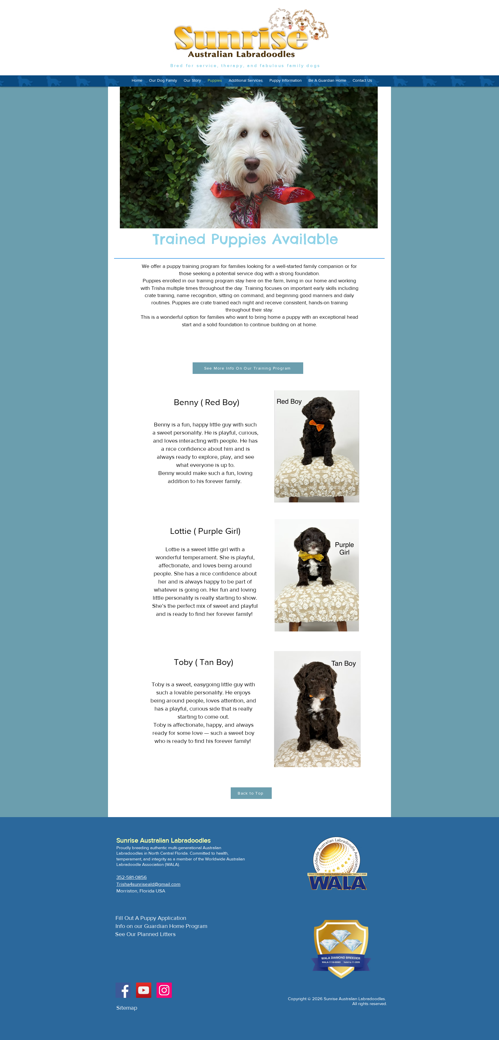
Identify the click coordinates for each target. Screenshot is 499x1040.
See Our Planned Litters (145, 934)
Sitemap (126, 1007)
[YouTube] (143, 990)
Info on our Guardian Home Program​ (161, 926)
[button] (245, 80)
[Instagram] (164, 990)
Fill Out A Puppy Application (151, 918)
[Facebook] (123, 990)
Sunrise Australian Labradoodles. (355, 998)
